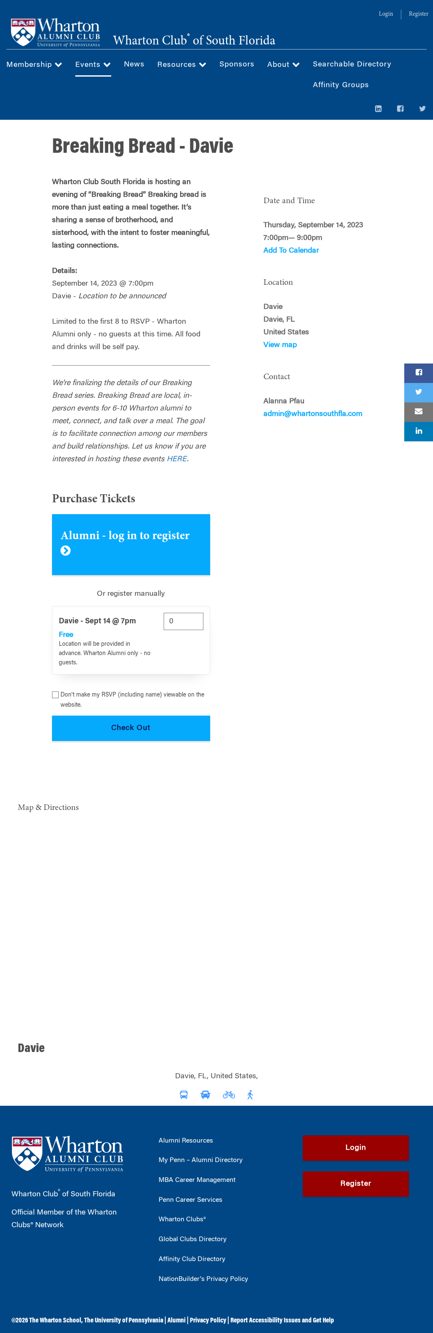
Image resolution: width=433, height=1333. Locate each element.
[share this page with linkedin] (418, 431)
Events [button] (89, 65)
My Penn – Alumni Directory (201, 1160)
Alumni (176, 1320)
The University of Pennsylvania (123, 1320)
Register (418, 14)
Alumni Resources (186, 1140)
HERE (177, 459)
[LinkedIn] (378, 109)
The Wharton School (55, 1320)
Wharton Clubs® (182, 1219)
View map (280, 345)
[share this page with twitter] (418, 392)
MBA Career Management (197, 1180)
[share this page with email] (418, 412)
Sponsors (237, 65)
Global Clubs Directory (193, 1239)
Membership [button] (30, 65)
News (134, 65)
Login (386, 14)
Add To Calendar (291, 251)
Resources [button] (178, 65)
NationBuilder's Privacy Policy (203, 1279)
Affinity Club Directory (192, 1259)
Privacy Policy (208, 1320)
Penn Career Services (190, 1200)
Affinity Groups (341, 85)
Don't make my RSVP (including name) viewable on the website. (132, 700)
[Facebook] (400, 109)
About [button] (279, 65)
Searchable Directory (352, 65)
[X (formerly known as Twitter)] (423, 109)
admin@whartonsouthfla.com (312, 414)
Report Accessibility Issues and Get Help (282, 1320)
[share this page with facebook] (418, 373)
